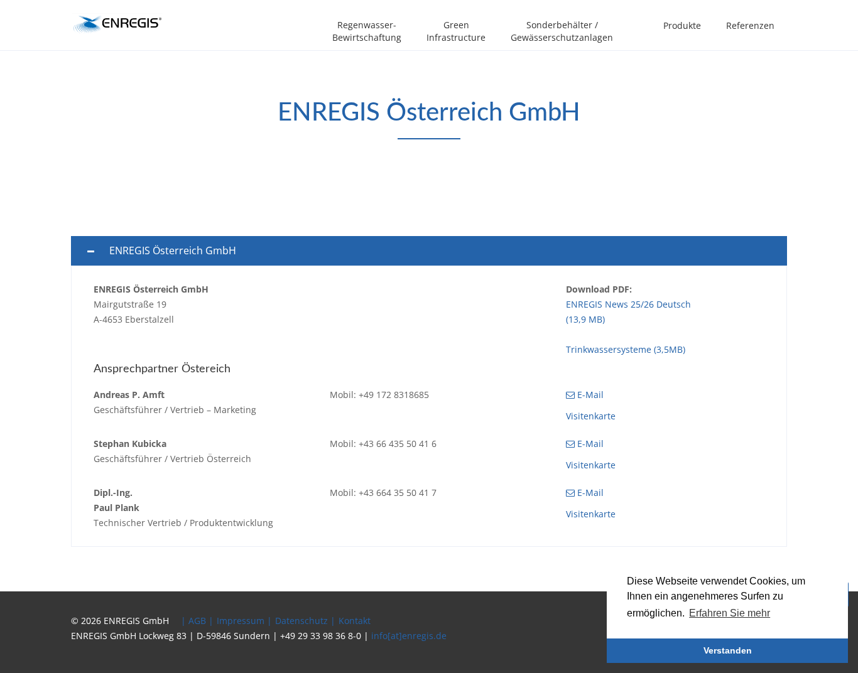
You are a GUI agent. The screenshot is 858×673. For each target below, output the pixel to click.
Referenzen (750, 25)
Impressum (240, 621)
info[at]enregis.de (409, 636)
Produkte (682, 25)
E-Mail (589, 395)
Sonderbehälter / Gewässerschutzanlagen (562, 31)
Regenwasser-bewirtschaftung (366, 31)
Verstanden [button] (727, 650)
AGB (197, 621)
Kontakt (355, 621)
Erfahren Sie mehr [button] (729, 613)
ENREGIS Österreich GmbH (172, 250)
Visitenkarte (591, 416)
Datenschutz (301, 621)
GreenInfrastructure (456, 31)
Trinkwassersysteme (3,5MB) (625, 349)
